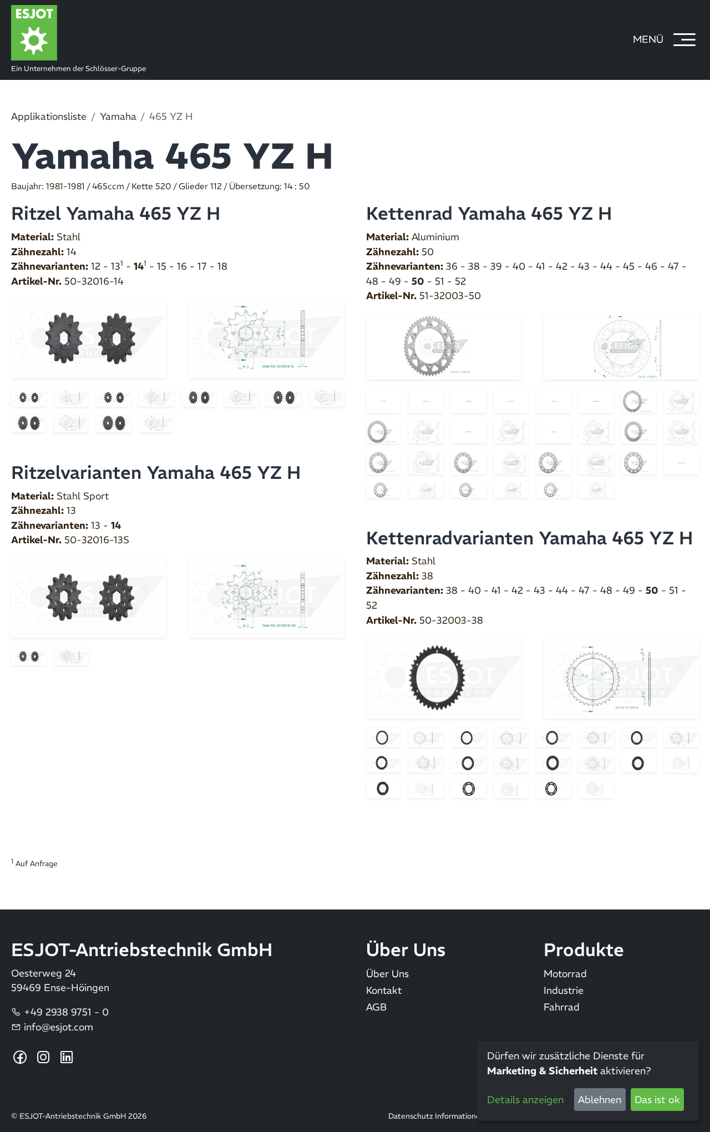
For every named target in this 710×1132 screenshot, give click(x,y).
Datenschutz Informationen (436, 1116)
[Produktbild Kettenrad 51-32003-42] (468, 431)
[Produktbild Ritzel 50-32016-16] (283, 397)
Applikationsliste (49, 116)
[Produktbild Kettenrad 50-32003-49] (383, 788)
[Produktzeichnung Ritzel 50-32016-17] (71, 422)
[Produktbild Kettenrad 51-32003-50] (443, 346)
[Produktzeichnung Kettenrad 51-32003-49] (426, 489)
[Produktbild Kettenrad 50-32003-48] (638, 762)
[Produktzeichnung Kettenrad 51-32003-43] (596, 431)
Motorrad (565, 974)
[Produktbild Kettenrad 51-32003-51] (468, 489)
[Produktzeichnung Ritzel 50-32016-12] (71, 397)
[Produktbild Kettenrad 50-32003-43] (383, 762)
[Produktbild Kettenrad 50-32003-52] (553, 788)
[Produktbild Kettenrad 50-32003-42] (638, 737)
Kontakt (384, 991)
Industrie (564, 991)
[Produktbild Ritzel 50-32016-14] (88, 337)
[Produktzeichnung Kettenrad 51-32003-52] (596, 489)
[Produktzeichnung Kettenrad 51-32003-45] (426, 462)
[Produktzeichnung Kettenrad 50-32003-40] (511, 737)
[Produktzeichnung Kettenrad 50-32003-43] (426, 762)
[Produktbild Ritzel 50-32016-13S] (88, 596)
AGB (376, 1007)
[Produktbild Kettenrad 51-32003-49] (383, 489)
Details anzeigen (525, 1099)
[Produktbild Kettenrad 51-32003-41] (383, 431)
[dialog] (588, 1081)
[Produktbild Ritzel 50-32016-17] (28, 422)
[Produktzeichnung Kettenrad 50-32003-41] (596, 737)
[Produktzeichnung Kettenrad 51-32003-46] (511, 462)
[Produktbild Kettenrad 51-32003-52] (553, 489)
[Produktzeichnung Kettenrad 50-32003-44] (511, 762)
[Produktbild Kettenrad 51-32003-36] (383, 400)
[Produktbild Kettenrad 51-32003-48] (638, 462)
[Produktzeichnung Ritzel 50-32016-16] (326, 397)
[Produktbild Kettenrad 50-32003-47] (553, 762)
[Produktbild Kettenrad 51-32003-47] (553, 462)
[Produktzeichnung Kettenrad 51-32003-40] (681, 400)
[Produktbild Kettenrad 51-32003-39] (553, 400)
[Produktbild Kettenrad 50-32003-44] (468, 762)
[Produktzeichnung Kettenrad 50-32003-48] (681, 762)
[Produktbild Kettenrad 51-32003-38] (468, 400)
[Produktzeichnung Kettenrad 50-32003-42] (681, 737)
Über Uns (387, 974)
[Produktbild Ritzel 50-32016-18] (113, 422)
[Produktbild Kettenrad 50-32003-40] (468, 737)
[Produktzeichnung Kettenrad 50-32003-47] (596, 762)
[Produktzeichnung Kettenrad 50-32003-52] (596, 788)
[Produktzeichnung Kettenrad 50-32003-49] (426, 788)
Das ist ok (657, 1099)
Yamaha (118, 116)
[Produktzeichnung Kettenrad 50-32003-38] (621, 677)
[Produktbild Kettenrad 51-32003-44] (638, 431)
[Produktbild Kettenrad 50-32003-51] (468, 788)
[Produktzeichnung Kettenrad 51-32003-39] (596, 400)
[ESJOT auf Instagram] (43, 1058)
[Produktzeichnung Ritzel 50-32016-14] (266, 338)
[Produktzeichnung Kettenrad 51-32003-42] (511, 431)
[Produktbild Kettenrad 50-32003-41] (553, 737)
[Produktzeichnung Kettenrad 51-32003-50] (621, 346)
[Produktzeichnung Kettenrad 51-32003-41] (426, 431)
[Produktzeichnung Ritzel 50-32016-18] (156, 422)
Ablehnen (599, 1099)
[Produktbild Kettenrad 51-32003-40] (638, 400)
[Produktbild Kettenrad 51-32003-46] (468, 462)
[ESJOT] (207, 32)
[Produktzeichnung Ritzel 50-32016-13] (156, 397)
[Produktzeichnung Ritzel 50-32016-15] (241, 397)
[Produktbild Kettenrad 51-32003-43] (553, 431)
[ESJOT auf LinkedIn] (67, 1058)
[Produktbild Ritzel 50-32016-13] (113, 397)
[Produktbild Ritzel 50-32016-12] (28, 397)
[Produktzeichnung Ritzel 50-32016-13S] (266, 596)
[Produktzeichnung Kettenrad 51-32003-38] (511, 400)
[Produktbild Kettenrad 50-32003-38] (443, 677)
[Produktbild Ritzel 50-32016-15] (198, 397)
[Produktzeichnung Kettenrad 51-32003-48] (681, 462)
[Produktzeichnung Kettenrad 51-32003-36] (426, 400)
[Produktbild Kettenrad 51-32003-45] (383, 462)
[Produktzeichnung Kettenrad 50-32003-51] (511, 788)
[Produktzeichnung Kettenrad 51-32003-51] (511, 489)
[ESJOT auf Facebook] (20, 1058)
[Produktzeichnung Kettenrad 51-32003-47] (596, 462)
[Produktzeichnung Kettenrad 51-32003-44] (681, 431)
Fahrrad (562, 1007)
